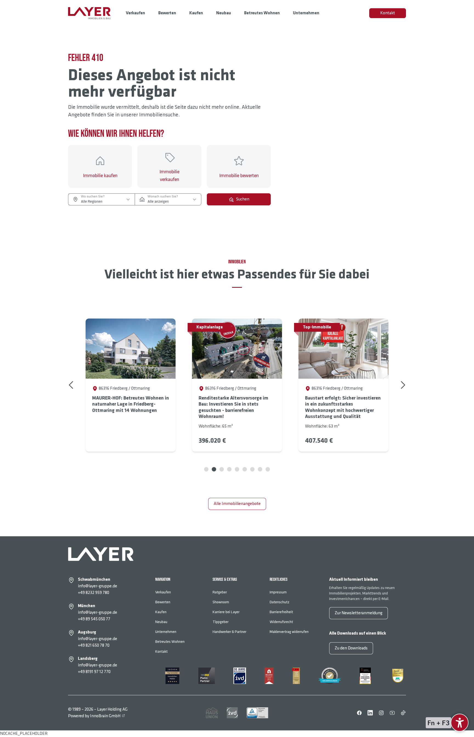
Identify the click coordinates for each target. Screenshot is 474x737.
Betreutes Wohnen (262, 13)
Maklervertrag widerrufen (289, 631)
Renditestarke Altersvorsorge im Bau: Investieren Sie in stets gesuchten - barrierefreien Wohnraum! (233, 407)
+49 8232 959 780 (93, 592)
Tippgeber (220, 621)
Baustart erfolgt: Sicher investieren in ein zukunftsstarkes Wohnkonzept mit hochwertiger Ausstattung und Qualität (343, 407)
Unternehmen (306, 13)
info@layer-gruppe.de (97, 586)
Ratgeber (220, 592)
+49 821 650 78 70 (93, 645)
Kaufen (196, 13)
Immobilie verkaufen (169, 175)
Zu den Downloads (351, 648)
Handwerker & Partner (229, 631)
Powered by (94, 716)
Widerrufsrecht (281, 621)
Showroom (221, 602)
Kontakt (387, 13)
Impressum (278, 592)
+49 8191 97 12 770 (94, 671)
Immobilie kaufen (100, 175)
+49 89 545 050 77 (94, 619)
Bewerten (167, 13)
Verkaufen (135, 13)
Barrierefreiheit (281, 612)
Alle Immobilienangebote (237, 503)
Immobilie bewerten (239, 175)
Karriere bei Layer (226, 612)
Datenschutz (279, 602)
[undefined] (460, 723)
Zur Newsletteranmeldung (358, 613)
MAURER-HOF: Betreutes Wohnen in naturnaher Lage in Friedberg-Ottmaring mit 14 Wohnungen (130, 404)
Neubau (223, 13)
